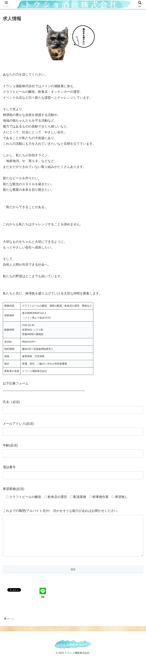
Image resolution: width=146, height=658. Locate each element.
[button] (135, 429)
